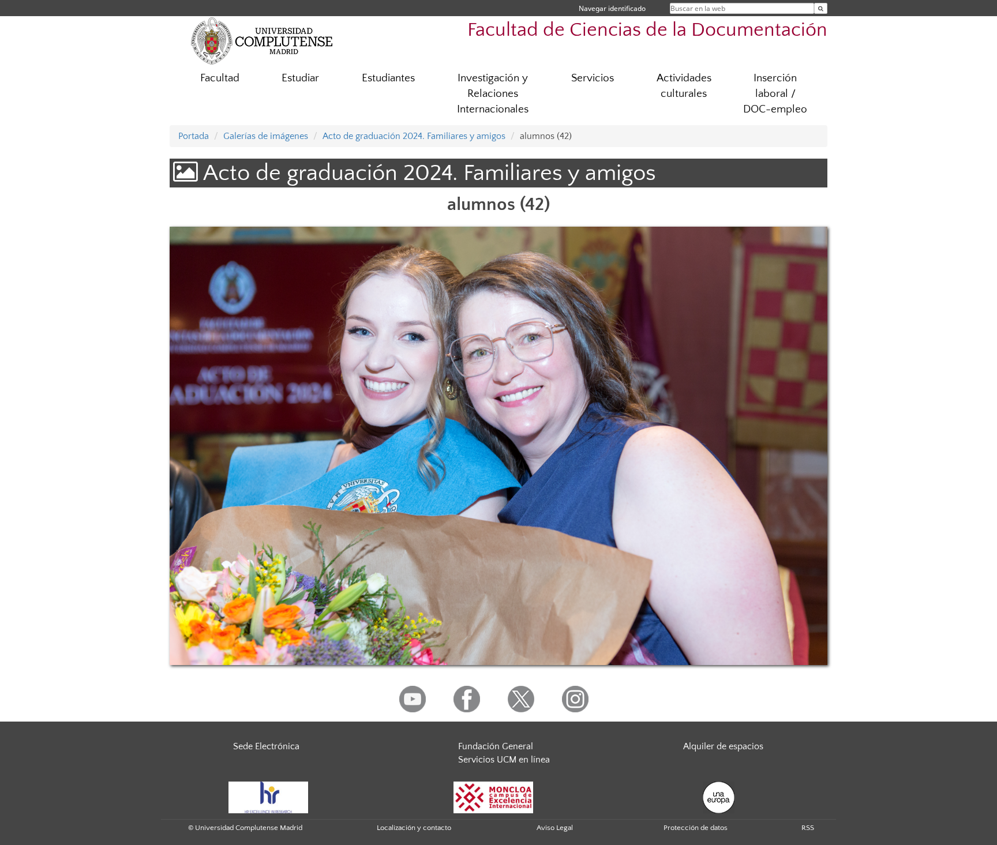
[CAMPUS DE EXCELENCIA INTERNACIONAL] (493, 796)
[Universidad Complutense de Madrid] (262, 40)
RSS (807, 828)
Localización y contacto (414, 828)
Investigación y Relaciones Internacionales (493, 93)
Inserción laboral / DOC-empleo (775, 93)
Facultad (219, 78)
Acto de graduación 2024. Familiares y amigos (414, 136)
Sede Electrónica (266, 746)
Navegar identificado (612, 8)
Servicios (592, 78)
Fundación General (495, 746)
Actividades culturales (684, 86)
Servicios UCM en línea (504, 759)
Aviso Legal (555, 828)
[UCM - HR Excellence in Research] (268, 796)
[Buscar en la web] (820, 8)
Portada (193, 136)
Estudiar (300, 78)
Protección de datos (696, 828)
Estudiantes (388, 78)
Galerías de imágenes (265, 136)
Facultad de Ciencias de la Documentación (647, 30)
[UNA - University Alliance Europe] (718, 796)
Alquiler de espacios (723, 746)
